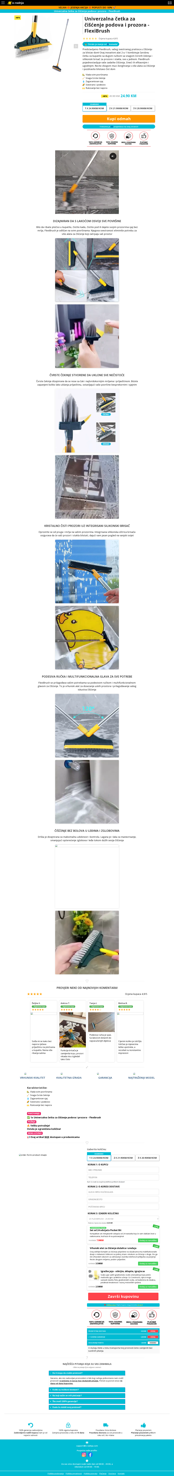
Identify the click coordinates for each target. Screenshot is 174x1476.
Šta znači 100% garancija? (65, 1401)
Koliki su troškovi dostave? (65, 1390)
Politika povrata (90, 1473)
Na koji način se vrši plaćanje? (67, 1395)
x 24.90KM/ (94, 108)
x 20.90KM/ (142, 108)
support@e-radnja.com (87, 1445)
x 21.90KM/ (118, 108)
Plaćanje (102, 1473)
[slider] (84, 212)
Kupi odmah (119, 118)
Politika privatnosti (74, 1473)
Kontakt (121, 1473)
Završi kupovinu (123, 1296)
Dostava (112, 1473)
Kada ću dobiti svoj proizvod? (66, 1407)
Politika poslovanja (56, 1473)
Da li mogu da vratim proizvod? (67, 1373)
